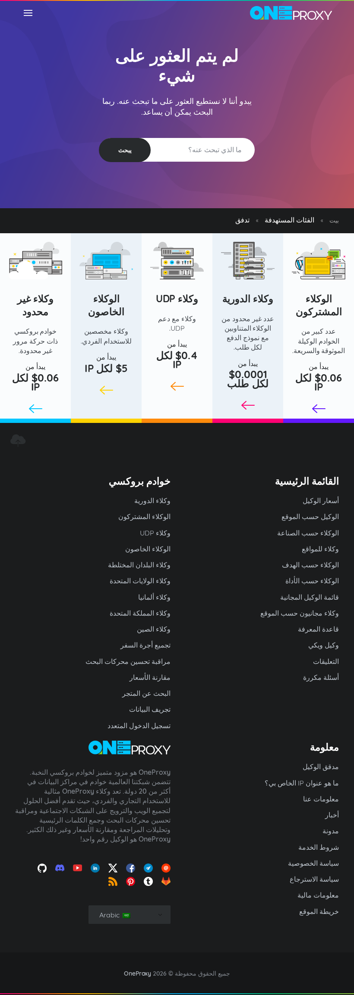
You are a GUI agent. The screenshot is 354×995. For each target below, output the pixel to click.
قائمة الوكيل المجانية (309, 597)
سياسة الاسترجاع (314, 879)
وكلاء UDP (177, 298)
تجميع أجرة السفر (145, 645)
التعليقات (326, 661)
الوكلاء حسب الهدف (310, 564)
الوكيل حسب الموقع (310, 516)
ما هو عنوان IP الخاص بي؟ (302, 783)
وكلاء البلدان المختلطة (139, 564)
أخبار (332, 814)
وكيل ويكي (323, 645)
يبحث (125, 150)
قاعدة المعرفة (318, 629)
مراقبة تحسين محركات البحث (128, 661)
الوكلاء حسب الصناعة (308, 533)
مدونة (330, 830)
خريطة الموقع (319, 911)
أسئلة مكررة (321, 677)
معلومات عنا (321, 799)
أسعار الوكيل (321, 500)
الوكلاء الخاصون (106, 305)
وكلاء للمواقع (320, 548)
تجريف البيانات (150, 709)
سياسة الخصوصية (313, 863)
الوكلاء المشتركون (319, 305)
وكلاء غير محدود (35, 305)
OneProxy (138, 973)
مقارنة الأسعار (150, 677)
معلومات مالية (318, 895)
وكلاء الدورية (247, 298)
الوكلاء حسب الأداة (312, 580)
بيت (334, 220)
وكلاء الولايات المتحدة (140, 580)
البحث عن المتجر (146, 693)
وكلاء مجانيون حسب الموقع (299, 613)
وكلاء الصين (154, 629)
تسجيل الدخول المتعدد (139, 725)
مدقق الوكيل (321, 766)
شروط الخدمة (318, 847)
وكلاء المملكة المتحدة (140, 613)
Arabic (110, 915)
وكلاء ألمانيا (154, 597)
